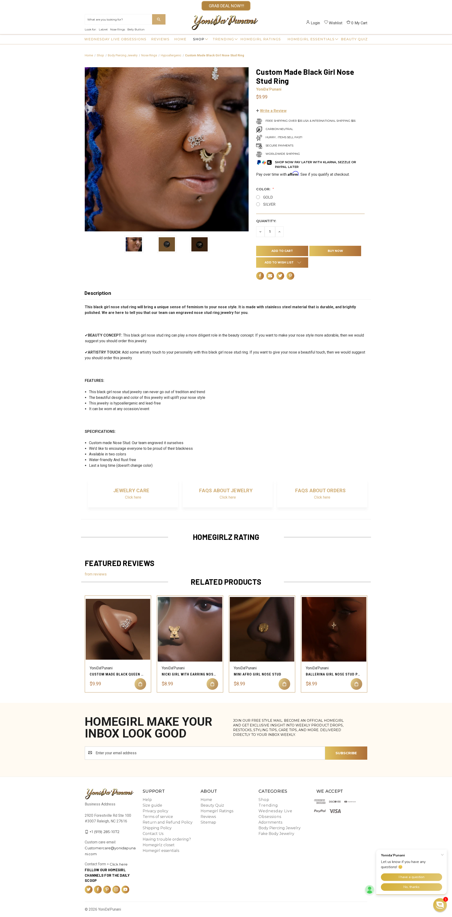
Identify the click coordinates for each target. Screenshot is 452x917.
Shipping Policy (157, 828)
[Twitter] (280, 276)
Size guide (152, 805)
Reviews (160, 39)
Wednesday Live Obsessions (115, 39)
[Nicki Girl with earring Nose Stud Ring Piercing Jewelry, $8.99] (190, 629)
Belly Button (136, 29)
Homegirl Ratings (260, 39)
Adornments (270, 822)
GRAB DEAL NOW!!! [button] (226, 5)
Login (315, 23)
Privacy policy (155, 811)
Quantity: (266, 221)
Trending (223, 39)
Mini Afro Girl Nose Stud (257, 674)
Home (180, 39)
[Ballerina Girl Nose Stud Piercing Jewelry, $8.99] (334, 629)
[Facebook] (260, 276)
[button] (271, 110)
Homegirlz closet (159, 845)
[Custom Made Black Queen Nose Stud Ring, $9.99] (118, 629)
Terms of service (158, 816)
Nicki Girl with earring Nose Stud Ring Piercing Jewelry (189, 674)
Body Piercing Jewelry (279, 828)
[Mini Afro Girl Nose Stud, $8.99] (262, 629)
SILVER (269, 204)
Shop (198, 39)
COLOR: (263, 189)
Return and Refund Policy (168, 822)
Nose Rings (117, 29)
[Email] (270, 276)
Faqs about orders (320, 490)
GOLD (268, 197)
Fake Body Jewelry (276, 833)
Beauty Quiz (354, 39)
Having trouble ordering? (167, 839)
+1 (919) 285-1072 (104, 831)
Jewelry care (131, 490)
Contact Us (153, 833)
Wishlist (335, 23)
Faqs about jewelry (226, 490)
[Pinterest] (290, 276)
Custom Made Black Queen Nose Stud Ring (117, 674)
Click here (133, 497)
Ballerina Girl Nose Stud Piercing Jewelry (333, 674)
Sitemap (208, 822)
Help (147, 799)
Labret (103, 29)
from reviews (96, 574)
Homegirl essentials (311, 39)
